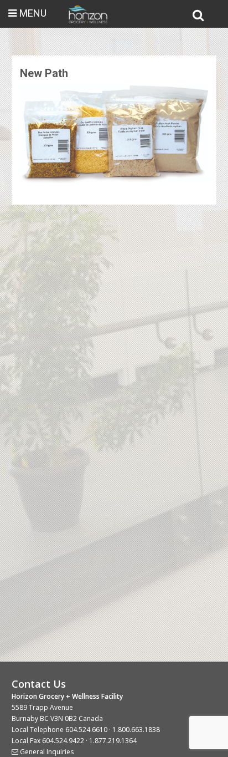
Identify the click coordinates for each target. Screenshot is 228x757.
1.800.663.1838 (136, 729)
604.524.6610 (86, 729)
